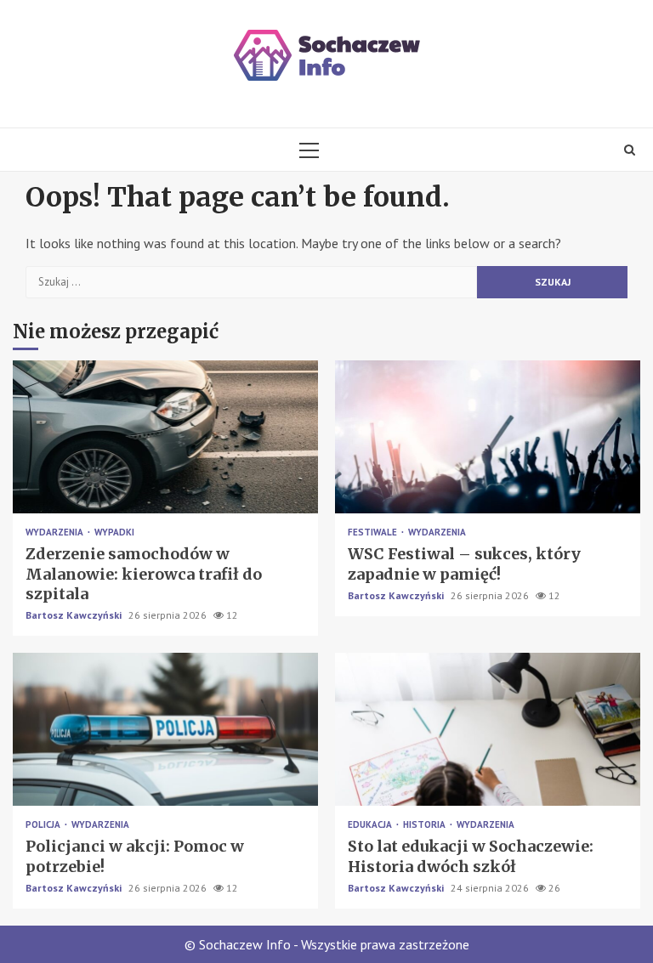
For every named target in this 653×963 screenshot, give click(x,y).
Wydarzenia (56, 532)
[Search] (629, 149)
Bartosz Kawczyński (75, 615)
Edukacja (371, 825)
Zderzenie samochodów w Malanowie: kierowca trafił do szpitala (165, 436)
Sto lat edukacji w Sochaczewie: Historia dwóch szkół (487, 729)
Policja (44, 825)
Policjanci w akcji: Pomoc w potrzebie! (165, 729)
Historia (425, 825)
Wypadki (114, 532)
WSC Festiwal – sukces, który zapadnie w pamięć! (487, 436)
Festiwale (374, 532)
